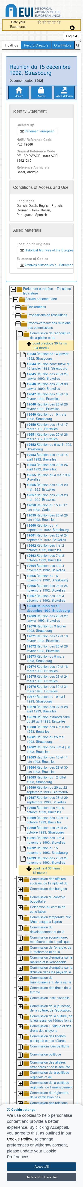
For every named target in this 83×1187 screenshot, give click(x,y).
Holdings (11, 45)
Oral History (62, 45)
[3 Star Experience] (49, 22)
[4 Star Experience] (54, 22)
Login (70, 36)
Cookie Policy (19, 1139)
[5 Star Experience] (59, 22)
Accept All (42, 1166)
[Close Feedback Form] (72, 27)
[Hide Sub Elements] (13, 289)
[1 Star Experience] (40, 22)
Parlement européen (39, 131)
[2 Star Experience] (44, 22)
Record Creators (36, 45)
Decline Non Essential (41, 1177)
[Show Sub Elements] (18, 308)
